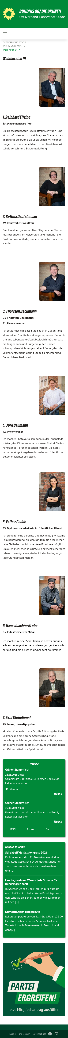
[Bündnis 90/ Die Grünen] (9, 14)
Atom (30, 829)
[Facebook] (50, 1034)
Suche (12, 1033)
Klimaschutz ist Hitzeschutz (22, 912)
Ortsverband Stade (15, 42)
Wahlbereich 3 (11, 50)
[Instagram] (56, 1034)
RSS (13, 829)
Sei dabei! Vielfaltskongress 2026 (26, 852)
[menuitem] (12, 1034)
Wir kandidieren (13, 46)
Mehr (57, 794)
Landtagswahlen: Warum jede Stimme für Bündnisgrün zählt (31, 882)
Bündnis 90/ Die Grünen (40, 11)
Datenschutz (39, 1033)
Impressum (24, 1033)
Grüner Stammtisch (17, 769)
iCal (47, 829)
